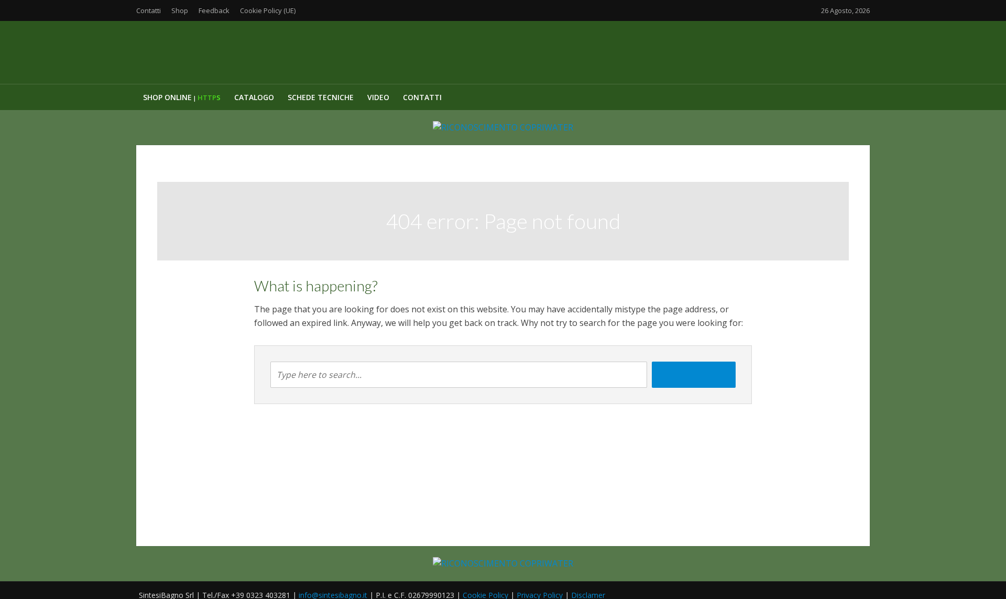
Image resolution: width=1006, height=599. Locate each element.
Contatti (148, 10)
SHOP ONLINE (182, 97)
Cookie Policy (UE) (268, 10)
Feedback (214, 10)
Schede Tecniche (321, 97)
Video (378, 97)
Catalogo (254, 97)
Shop (179, 10)
